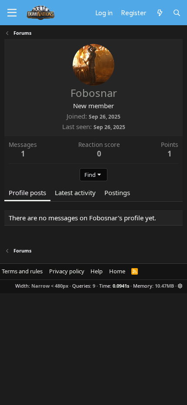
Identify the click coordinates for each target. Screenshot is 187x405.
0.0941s (121, 285)
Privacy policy (66, 271)
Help (96, 271)
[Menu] (12, 13)
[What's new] (159, 12)
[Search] (176, 12)
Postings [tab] (117, 192)
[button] (180, 285)
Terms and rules (22, 271)
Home (117, 271)
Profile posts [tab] (27, 192)
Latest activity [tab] (75, 192)
